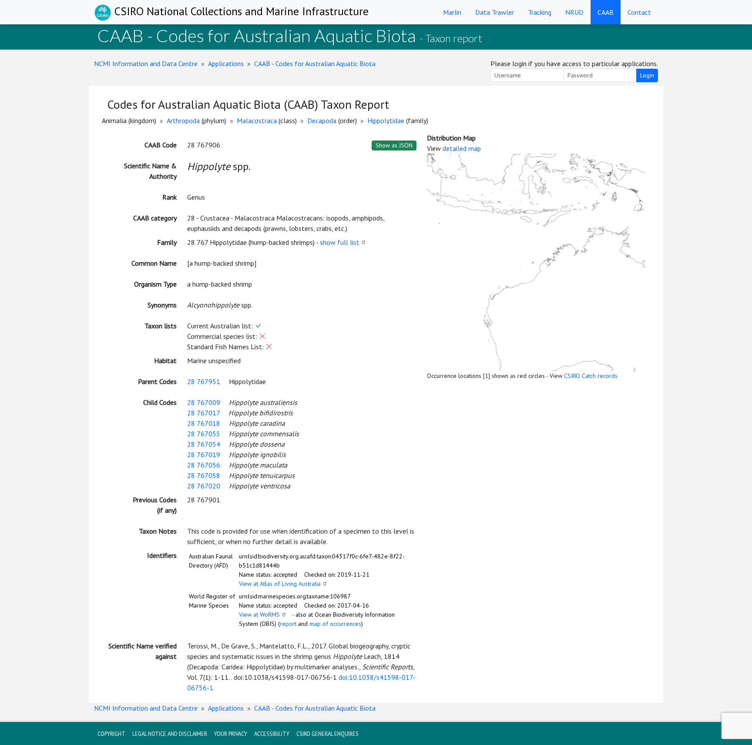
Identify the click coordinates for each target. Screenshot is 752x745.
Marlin (452, 12)
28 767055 (203, 433)
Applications (226, 63)
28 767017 (203, 412)
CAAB (606, 12)
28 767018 (203, 423)
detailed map (462, 148)
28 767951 (203, 381)
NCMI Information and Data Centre (146, 63)
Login (647, 75)
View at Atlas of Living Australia (280, 584)
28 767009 (203, 402)
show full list (339, 242)
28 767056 (203, 465)
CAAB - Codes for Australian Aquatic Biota (315, 63)
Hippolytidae (385, 120)
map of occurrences (335, 624)
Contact (639, 12)
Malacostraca (257, 120)
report (288, 624)
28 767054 (203, 444)
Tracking (539, 12)
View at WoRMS (259, 614)
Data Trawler (494, 12)
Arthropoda (183, 120)
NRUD (574, 12)
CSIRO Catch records (591, 376)
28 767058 (203, 475)
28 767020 (203, 485)
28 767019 (203, 454)
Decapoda (321, 120)
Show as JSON (394, 145)
